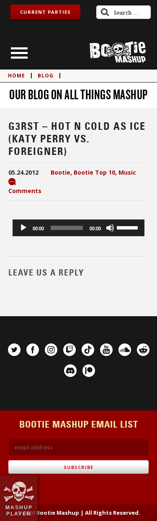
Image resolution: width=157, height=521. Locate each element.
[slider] (128, 227)
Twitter (14, 349)
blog (46, 75)
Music (127, 172)
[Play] (23, 228)
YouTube (106, 349)
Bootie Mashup (117, 52)
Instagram (51, 349)
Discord (70, 370)
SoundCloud (124, 349)
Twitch (69, 349)
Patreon (88, 370)
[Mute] (110, 228)
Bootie (60, 172)
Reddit (143, 349)
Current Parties (45, 12)
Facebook (32, 349)
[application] (78, 227)
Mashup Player (19, 510)
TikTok (88, 349)
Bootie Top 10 (94, 172)
